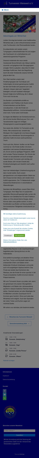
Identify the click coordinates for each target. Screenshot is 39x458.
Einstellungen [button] (8, 235)
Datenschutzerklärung (10, 242)
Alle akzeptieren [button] (19, 235)
